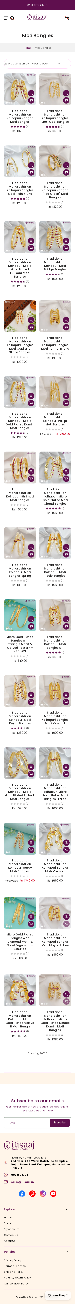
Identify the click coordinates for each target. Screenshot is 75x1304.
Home (28, 47)
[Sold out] (66, 923)
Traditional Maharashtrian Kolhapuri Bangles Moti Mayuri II (55, 718)
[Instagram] (42, 1193)
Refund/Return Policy (17, 1277)
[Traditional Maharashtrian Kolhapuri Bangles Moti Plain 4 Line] (20, 161)
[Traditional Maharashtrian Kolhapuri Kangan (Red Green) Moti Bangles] (55, 161)
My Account (11, 1229)
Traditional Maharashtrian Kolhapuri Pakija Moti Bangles (55, 419)
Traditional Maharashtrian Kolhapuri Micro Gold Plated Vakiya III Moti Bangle (20, 1019)
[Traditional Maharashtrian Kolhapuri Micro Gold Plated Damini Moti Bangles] (20, 392)
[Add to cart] (31, 100)
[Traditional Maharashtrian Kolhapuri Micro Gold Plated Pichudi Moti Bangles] (20, 763)
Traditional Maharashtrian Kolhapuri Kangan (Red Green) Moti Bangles (55, 190)
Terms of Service (15, 1265)
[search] (12, 17)
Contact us (11, 1235)
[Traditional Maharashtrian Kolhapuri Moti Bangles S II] (55, 615)
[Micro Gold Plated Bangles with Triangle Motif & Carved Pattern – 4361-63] (20, 615)
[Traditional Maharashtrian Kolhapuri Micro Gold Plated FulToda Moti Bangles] (20, 237)
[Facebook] (22, 1193)
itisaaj (30, 1296)
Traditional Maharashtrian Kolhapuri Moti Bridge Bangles (55, 264)
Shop (7, 1223)
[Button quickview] (31, 93)
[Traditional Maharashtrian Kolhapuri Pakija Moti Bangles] (55, 392)
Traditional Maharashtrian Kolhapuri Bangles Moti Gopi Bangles (55, 116)
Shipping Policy (13, 1271)
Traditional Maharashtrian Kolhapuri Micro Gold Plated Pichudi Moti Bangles (20, 792)
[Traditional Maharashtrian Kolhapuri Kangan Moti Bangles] (20, 89)
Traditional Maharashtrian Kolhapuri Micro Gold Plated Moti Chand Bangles (55, 496)
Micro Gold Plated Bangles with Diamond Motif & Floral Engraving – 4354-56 (19, 941)
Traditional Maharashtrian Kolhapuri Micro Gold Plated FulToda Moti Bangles (20, 268)
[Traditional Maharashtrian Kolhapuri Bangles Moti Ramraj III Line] (55, 316)
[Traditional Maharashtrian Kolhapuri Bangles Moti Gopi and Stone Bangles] (20, 316)
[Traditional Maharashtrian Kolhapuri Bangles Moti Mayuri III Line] (55, 913)
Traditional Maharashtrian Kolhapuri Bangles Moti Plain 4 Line (20, 188)
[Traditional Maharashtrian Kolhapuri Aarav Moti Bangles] (20, 839)
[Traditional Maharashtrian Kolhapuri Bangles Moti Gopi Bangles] (55, 89)
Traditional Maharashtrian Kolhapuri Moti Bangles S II (55, 642)
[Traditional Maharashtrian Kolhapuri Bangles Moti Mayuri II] (55, 691)
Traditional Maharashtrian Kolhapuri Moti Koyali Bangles (20, 718)
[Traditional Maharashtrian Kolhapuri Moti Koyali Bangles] (20, 691)
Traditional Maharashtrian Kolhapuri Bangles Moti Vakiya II (55, 865)
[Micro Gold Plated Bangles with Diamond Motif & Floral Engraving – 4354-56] (20, 913)
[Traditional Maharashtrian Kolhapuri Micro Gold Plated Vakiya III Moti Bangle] (20, 990)
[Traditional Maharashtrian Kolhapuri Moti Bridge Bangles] (55, 237)
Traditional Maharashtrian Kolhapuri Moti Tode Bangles (55, 570)
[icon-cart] (66, 17)
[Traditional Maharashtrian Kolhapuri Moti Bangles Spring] (20, 543)
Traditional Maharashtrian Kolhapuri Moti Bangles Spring (20, 570)
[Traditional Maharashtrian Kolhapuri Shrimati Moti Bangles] (20, 467)
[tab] (7, 103)
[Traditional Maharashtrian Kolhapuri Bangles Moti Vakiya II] (55, 839)
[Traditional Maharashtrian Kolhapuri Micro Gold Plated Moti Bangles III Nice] (55, 763)
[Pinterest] (32, 1193)
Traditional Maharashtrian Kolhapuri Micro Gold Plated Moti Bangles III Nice (55, 792)
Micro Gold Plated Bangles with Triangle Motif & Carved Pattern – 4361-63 (19, 644)
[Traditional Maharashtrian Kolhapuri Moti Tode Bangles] (55, 543)
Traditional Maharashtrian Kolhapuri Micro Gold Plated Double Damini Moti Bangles (55, 1021)
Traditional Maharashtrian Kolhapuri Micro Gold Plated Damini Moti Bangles (20, 421)
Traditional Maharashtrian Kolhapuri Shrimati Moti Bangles (20, 494)
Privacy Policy (12, 1260)
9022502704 (19, 1174)
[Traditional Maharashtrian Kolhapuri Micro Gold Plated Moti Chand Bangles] (55, 467)
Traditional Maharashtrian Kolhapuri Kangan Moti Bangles (20, 116)
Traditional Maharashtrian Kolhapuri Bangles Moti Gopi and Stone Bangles (20, 345)
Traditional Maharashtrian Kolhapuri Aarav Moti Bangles (20, 865)
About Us (9, 1241)
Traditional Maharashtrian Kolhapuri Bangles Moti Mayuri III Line (55, 939)
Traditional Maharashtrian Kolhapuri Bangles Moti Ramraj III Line (55, 343)
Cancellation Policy (16, 1283)
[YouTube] (53, 1193)
